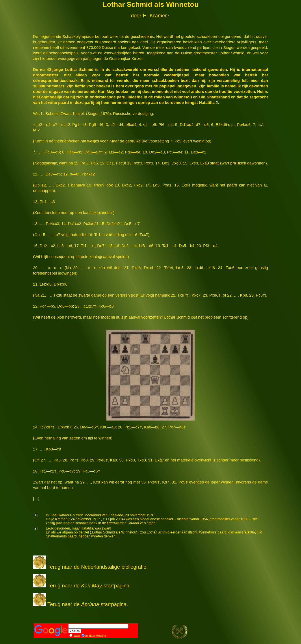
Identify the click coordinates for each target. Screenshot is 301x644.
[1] (35, 515)
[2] (35, 528)
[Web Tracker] (259, 633)
